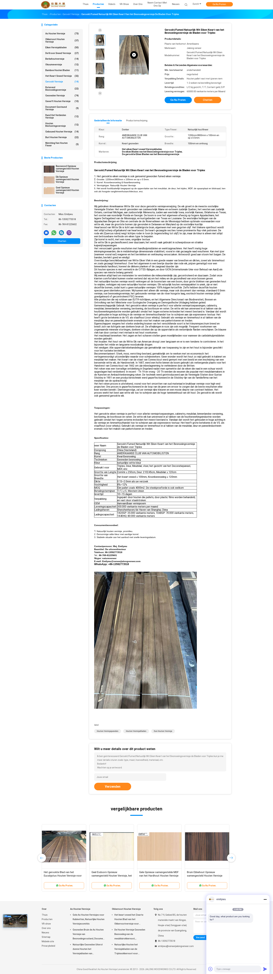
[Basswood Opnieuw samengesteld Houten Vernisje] (49, 169)
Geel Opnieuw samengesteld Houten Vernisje (67, 190)
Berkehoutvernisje (62, 59)
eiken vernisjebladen (62, 47)
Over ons (46, 928)
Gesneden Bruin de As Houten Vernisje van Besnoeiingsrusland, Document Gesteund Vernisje (89, 934)
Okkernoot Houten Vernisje (62, 40)
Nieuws (45, 932)
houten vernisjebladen (136, 731)
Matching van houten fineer (62, 144)
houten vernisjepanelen (107, 731)
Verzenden (112, 786)
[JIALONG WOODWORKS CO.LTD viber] (69, 232)
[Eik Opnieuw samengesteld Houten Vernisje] (49, 179)
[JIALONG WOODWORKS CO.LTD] (54, 5)
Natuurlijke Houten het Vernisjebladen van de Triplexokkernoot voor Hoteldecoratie (126, 949)
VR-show (46, 923)
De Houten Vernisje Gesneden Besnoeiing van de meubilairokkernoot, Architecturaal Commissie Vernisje (129, 934)
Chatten (62, 241)
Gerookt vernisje (62, 81)
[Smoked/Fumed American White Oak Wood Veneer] (134, 55)
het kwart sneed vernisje (62, 76)
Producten (47, 919)
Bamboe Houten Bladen (62, 70)
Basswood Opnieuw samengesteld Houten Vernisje (67, 168)
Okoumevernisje (62, 64)
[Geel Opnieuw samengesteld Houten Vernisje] (49, 190)
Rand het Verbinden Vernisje (62, 116)
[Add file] (210, 968)
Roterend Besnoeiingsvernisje (62, 88)
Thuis (45, 915)
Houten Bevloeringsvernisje (62, 124)
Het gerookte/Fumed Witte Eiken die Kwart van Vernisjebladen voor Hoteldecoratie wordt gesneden (110, 876)
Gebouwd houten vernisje (62, 131)
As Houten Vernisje (62, 33)
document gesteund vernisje (62, 108)
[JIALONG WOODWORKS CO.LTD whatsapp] (53, 232)
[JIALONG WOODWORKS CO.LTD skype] (61, 232)
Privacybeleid (48, 946)
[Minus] (265, 899)
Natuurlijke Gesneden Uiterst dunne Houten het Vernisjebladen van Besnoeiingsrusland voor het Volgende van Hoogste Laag (88, 949)
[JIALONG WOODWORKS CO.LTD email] (46, 232)
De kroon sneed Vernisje (62, 53)
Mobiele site (48, 941)
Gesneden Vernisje (62, 95)
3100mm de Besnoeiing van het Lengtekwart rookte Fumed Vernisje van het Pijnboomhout (62, 876)
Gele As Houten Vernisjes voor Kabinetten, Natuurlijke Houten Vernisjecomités (88, 919)
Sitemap (46, 937)
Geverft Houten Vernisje (62, 101)
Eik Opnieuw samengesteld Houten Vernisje (67, 179)
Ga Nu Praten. (219, 4)
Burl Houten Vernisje (62, 137)
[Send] (265, 968)
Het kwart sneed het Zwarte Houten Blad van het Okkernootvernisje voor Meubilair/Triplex (128, 920)
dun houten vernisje (163, 731)
